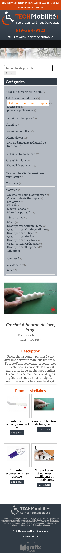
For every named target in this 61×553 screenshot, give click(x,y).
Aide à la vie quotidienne (21, 98)
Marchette (12, 183)
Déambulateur (14, 137)
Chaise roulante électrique (23, 198)
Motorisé (11, 190)
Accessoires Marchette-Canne (24, 91)
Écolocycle (13, 202)
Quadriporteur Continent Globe (26, 229)
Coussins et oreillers (18, 131)
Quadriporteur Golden (20, 236)
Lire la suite (16, 432)
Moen (10, 270)
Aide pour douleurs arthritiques (28, 103)
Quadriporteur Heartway (22, 240)
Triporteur (13, 250)
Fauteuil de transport (20, 165)
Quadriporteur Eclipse (20, 233)
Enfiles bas (13, 106)
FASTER (12, 205)
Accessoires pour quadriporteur (26, 194)
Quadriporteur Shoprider (22, 247)
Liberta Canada (16, 209)
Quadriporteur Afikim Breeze (25, 226)
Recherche (10, 73)
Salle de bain (13, 265)
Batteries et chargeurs (19, 118)
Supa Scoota (16, 217)
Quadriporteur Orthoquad (23, 243)
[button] (30, 43)
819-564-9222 (30, 30)
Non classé (12, 258)
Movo (10, 222)
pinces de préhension (20, 110)
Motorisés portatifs (19, 212)
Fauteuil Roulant (16, 160)
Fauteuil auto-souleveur (20, 154)
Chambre (11, 124)
